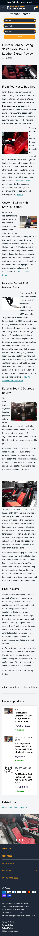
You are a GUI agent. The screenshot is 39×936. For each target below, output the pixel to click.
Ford (17, 709)
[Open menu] (3, 8)
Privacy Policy (7, 925)
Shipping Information (10, 931)
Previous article (11, 687)
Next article (29, 687)
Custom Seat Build (22, 180)
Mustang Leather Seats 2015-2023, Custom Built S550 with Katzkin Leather (24, 747)
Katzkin (20, 194)
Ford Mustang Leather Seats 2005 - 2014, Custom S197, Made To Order (24, 717)
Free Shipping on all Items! (19, 2)
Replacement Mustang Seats (14, 807)
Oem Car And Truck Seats (23, 739)
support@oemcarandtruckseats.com (21, 916)
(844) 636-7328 (16, 913)
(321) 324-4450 (18, 910)
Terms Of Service (8, 922)
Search (19, 37)
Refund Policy (7, 928)
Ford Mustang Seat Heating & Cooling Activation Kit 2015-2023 (24, 778)
